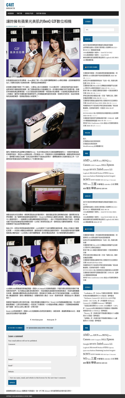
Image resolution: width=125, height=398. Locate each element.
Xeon (89, 184)
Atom (100, 161)
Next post (50, 320)
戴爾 (84, 188)
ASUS (95, 160)
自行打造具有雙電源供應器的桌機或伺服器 (98, 45)
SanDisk (106, 176)
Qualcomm (86, 176)
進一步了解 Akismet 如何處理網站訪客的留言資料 (53, 391)
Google (86, 169)
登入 (84, 139)
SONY (86, 179)
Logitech (86, 173)
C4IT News (89, 229)
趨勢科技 (98, 188)
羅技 (88, 188)
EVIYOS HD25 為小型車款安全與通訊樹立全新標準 (100, 113)
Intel (100, 169)
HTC (94, 169)
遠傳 (103, 188)
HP (91, 169)
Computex (98, 165)
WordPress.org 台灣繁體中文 (93, 146)
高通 (106, 188)
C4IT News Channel (92, 67)
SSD (102, 180)
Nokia (100, 173)
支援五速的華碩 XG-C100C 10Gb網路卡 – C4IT (101, 306)
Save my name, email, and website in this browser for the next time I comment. (38, 378)
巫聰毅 (87, 318)
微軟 (116, 184)
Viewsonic (113, 180)
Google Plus (29, 13)
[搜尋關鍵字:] (99, 29)
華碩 (93, 188)
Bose (110, 161)
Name (10, 359)
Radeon (92, 176)
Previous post (37, 320)
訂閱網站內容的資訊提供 (91, 141)
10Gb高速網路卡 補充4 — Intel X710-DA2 (97, 52)
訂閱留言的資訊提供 (90, 144)
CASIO (92, 165)
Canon (86, 164)
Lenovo (106, 169)
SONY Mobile (95, 180)
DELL (103, 165)
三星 (94, 184)
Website (11, 372)
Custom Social (41, 13)
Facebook (11, 13)
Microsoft (94, 173)
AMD (86, 160)
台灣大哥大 (107, 184)
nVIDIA (105, 173)
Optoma (111, 173)
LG (111, 169)
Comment (11, 344)
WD (85, 184)
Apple (91, 161)
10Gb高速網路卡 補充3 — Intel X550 (96, 55)
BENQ (105, 160)
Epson (110, 165)
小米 (112, 184)
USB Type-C (107, 180)
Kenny (16, 26)
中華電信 (100, 184)
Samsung (99, 176)
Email (10, 365)
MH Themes (29, 396)
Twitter (19, 13)
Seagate (112, 176)
